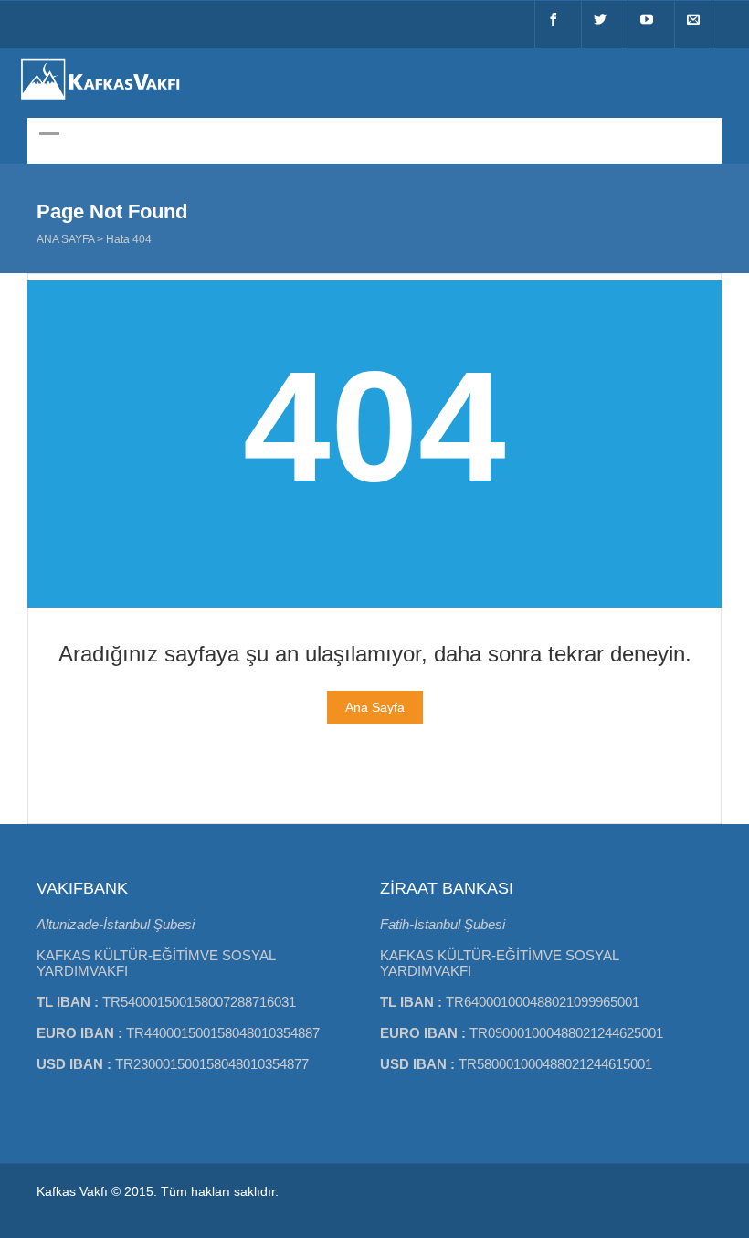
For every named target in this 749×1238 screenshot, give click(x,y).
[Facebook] (553, 24)
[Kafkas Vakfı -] (100, 101)
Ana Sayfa (65, 239)
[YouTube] (646, 24)
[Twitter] (600, 24)
